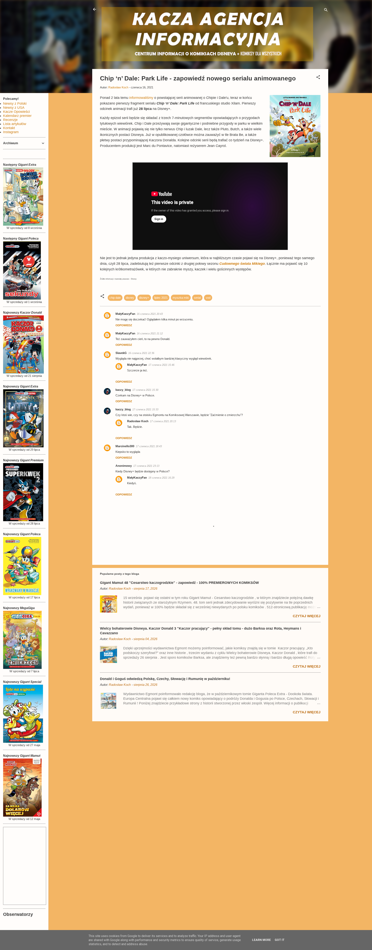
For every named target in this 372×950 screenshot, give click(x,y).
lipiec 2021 (161, 297)
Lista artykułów (14, 124)
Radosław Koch (137, 421)
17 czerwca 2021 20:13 (163, 421)
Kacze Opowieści (16, 112)
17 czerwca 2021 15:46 (161, 364)
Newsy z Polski (15, 103)
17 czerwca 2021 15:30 (145, 389)
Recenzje (10, 120)
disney (130, 297)
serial (197, 297)
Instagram (11, 132)
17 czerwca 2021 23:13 (146, 465)
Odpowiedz (123, 325)
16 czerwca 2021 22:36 (141, 353)
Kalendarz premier (17, 116)
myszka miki (181, 297)
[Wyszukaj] (326, 10)
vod (208, 297)
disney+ (144, 297)
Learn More (261, 940)
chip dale (115, 297)
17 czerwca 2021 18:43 (149, 446)
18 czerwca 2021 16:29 (161, 477)
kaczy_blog (123, 389)
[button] (318, 78)
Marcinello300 (124, 446)
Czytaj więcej (306, 616)
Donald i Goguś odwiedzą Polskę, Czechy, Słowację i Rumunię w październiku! (165, 679)
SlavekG (121, 353)
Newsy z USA (13, 108)
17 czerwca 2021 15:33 (145, 409)
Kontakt (9, 128)
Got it (279, 940)
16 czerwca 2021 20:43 (150, 313)
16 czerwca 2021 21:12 (150, 333)
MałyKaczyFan (125, 313)
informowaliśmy (141, 98)
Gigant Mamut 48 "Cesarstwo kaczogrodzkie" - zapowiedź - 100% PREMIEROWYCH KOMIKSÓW (179, 583)
